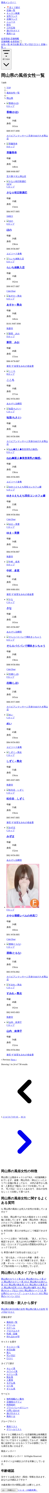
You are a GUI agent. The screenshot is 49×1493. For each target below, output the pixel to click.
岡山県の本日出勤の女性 (13, 1309)
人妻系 (10, 1380)
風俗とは (11, 33)
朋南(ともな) (14, 952)
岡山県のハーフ (34, 1290)
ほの (9, 229)
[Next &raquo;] (24, 1165)
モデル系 (11, 1383)
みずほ (10, 836)
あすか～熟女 (14, 304)
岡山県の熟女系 (19, 1285)
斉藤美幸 (12, 152)
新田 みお (13, 342)
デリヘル (11, 1325)
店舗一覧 (11, 10)
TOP (9, 88)
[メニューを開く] (21, 41)
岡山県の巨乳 (13, 1287)
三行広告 (11, 28)
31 (24, 1117)
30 (22, 1117)
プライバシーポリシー (17, 1407)
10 (17, 1117)
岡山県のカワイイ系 (13, 1279)
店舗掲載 (14, 38)
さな (9, 608)
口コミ (37, 44)
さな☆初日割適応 (17, 192)
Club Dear (11, 291)
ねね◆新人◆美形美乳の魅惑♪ (24, 458)
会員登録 (5, 38)
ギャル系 (11, 1389)
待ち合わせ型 (13, 1336)
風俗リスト (12, 1426)
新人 (22, 44)
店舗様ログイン (14, 1402)
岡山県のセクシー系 (16, 1282)
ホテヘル (11, 1328)
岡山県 (10, 98)
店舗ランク (12, 19)
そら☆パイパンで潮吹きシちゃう (26, 645)
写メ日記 (29, 44)
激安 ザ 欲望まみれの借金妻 (20, 366)
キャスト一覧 (13, 1347)
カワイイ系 (12, 1371)
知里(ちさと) (14, 417)
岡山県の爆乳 (32, 1287)
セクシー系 (12, 1374)
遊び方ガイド (13, 30)
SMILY (10, 216)
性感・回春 (12, 1334)
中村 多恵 (13, 570)
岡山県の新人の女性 (35, 1309)
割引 (9, 25)
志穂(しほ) (13, 682)
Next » (14, 1059)
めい (9, 723)
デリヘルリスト (14, 1429)
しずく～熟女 (14, 761)
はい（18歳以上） (9, 1490)
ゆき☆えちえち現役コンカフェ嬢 (26, 495)
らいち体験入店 (16, 267)
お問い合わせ (13, 1410)
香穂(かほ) (13, 112)
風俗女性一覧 (13, 93)
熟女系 (10, 1377)
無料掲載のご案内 (15, 1399)
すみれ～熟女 (14, 993)
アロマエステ (13, 1331)
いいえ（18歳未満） (28, 1490)
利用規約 (11, 1405)
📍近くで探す (13, 7)
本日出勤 (15, 44)
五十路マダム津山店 (16, 176)
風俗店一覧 (12, 1322)
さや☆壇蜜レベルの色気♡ (22, 915)
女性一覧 (5, 44)
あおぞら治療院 (14, 403)
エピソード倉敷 (14, 253)
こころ (10, 380)
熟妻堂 (10, 328)
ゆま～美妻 (13, 532)
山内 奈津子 (14, 1031)
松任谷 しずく (16, 798)
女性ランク (12, 16)
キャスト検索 (13, 13)
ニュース (11, 22)
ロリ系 (10, 1386)
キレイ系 (11, 1368)
